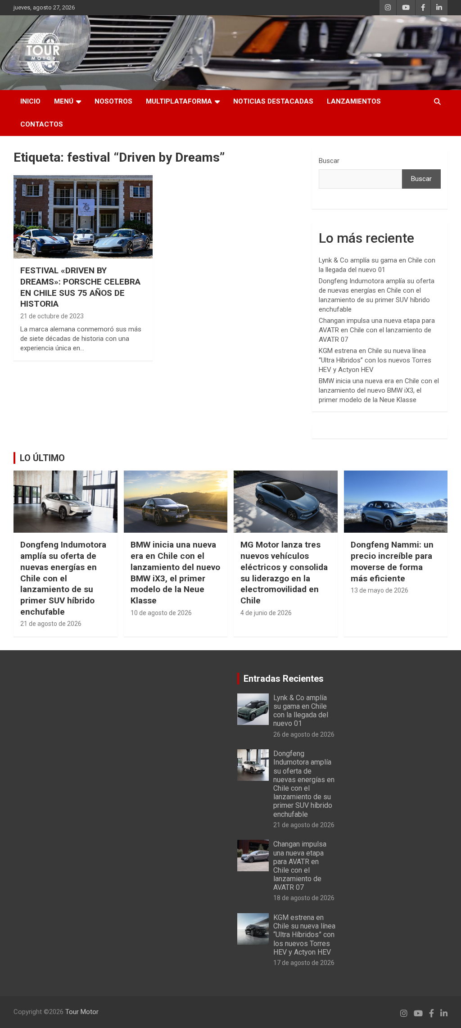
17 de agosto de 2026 (303, 962)
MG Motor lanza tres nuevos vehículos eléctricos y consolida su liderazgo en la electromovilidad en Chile (284, 572)
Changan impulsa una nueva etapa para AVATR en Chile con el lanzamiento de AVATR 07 (377, 330)
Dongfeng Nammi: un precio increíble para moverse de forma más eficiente (392, 561)
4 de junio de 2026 (266, 612)
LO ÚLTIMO (42, 458)
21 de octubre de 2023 (52, 316)
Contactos (41, 124)
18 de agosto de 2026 (303, 897)
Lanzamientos (354, 101)
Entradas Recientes (284, 678)
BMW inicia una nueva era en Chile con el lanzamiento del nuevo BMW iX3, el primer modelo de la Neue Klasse (379, 390)
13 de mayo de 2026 (379, 590)
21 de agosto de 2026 (50, 623)
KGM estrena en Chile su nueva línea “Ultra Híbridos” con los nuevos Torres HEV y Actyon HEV (375, 360)
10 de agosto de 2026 (161, 612)
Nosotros (113, 101)
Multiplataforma (179, 101)
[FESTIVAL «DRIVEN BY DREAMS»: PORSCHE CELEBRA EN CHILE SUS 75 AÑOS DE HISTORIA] (83, 217)
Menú (63, 101)
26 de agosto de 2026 (303, 734)
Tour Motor (82, 1012)
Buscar (329, 161)
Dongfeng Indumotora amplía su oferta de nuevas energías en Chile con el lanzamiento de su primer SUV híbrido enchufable (63, 577)
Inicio (30, 101)
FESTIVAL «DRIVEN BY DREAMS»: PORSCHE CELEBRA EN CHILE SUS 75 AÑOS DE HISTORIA (80, 287)
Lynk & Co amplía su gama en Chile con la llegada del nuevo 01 (300, 710)
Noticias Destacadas (273, 101)
